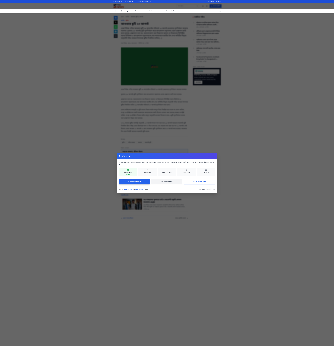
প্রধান (116, 11)
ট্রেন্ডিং (122, 11)
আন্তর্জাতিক (143, 11)
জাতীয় (135, 11)
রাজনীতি (173, 11)
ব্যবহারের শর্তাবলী (140, 190)
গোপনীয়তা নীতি (128, 190)
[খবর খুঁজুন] (220, 11)
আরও (180, 11)
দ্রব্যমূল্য (158, 11)
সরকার (165, 11)
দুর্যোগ (128, 11)
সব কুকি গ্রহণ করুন (136, 182)
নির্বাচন (151, 11)
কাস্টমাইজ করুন (201, 182)
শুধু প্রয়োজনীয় (168, 182)
